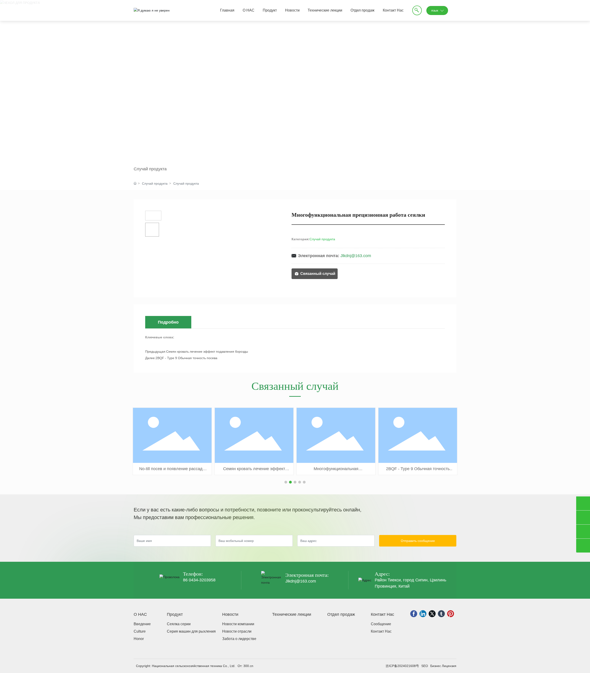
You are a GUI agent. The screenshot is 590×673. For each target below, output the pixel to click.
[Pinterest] (450, 613)
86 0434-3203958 (199, 580)
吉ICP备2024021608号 (402, 666)
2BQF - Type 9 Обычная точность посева (186, 358)
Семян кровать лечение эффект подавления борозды (207, 351)
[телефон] (583, 503)
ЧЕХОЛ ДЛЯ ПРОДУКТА (206, 87)
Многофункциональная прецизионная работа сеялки (336, 471)
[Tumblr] (441, 613)
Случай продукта (150, 169)
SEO (424, 666)
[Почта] (583, 517)
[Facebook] (413, 613)
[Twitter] (432, 613)
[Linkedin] (422, 613)
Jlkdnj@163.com (355, 255)
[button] (285, 482)
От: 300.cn (245, 666)
